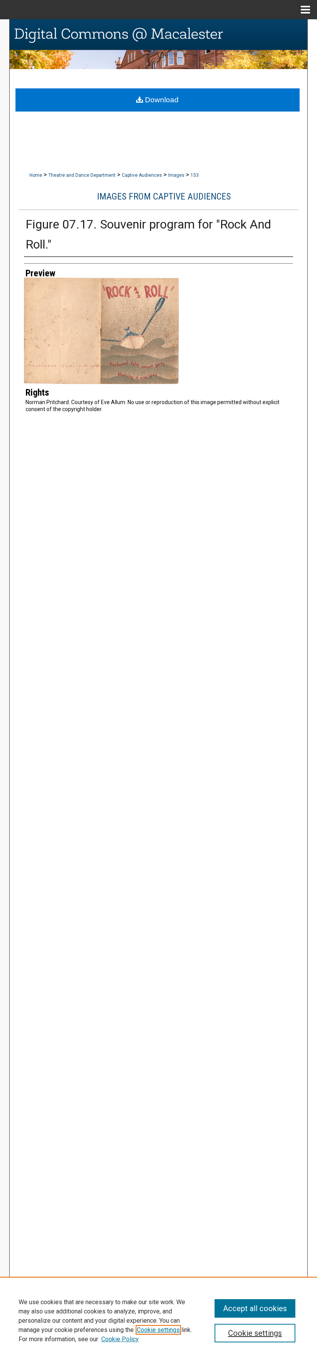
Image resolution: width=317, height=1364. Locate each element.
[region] (158, 1320)
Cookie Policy (120, 1339)
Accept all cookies (255, 1308)
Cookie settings (158, 1330)
